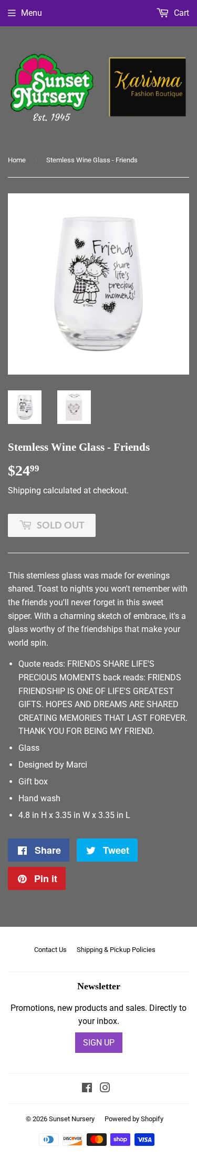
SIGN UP (99, 1043)
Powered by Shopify (134, 1119)
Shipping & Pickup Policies (116, 950)
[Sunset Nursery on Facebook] (86, 1089)
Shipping (24, 490)
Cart (180, 13)
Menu (31, 13)
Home (17, 160)
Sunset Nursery (72, 1119)
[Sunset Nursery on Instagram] (105, 1089)
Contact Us (50, 950)
